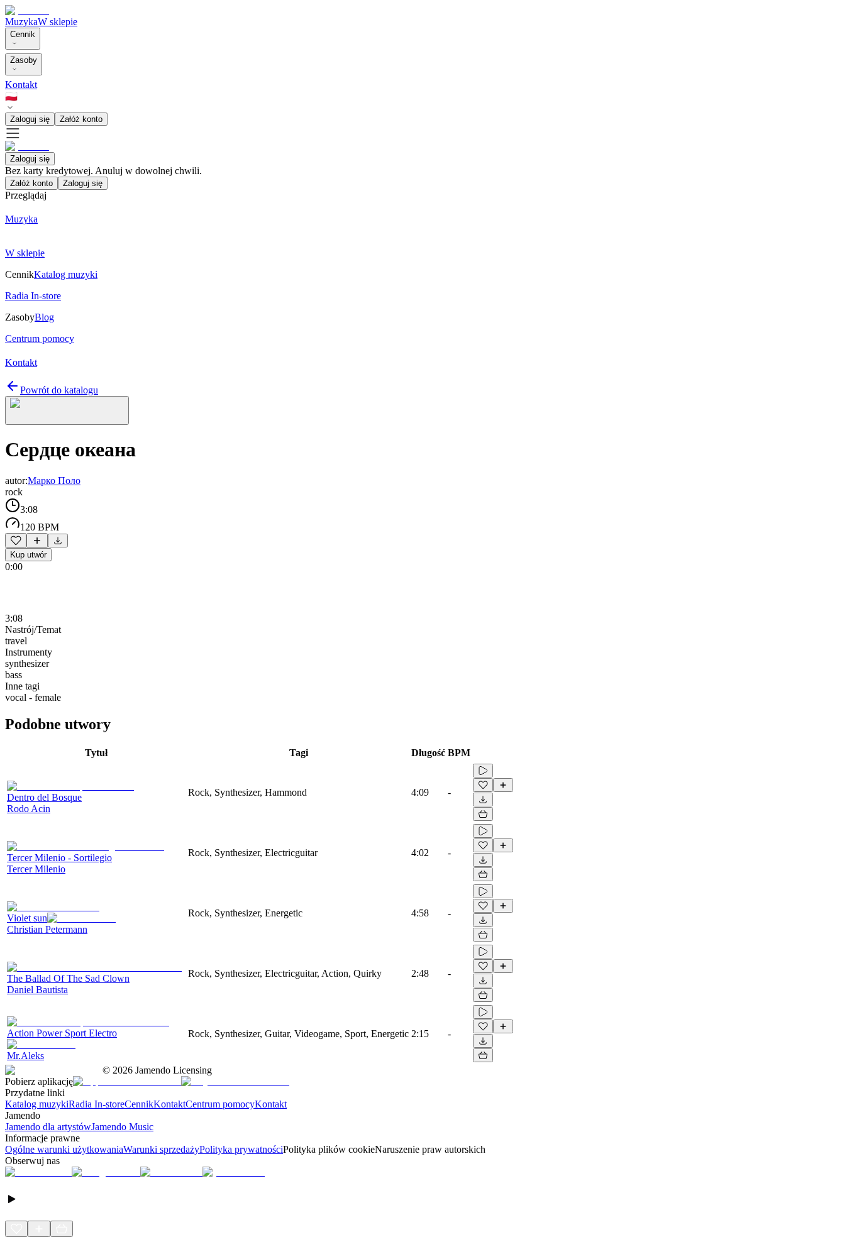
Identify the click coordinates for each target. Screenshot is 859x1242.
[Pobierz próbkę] (58, 540)
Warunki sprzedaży (161, 1149)
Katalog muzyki (37, 1104)
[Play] (67, 410)
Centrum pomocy (220, 1104)
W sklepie (57, 21)
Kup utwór (28, 554)
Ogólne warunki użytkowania (64, 1149)
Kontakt (21, 84)
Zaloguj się (30, 119)
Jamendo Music (122, 1126)
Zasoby (23, 60)
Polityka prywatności (241, 1149)
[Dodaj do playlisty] (37, 540)
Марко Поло (54, 480)
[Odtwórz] (483, 771)
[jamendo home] (27, 10)
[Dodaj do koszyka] (483, 814)
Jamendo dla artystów (48, 1126)
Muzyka (21, 21)
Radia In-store (97, 1104)
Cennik (22, 34)
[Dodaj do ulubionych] (15, 540)
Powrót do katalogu (59, 390)
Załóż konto (81, 119)
